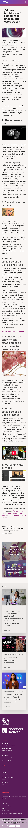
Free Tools (4, 803)
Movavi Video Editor (16, 513)
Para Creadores (7, 607)
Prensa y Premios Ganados (8, 777)
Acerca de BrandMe (6, 770)
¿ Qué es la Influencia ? (7, 801)
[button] (25, 2)
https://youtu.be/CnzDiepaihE (13, 331)
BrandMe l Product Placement (9, 758)
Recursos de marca (6, 787)
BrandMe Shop (5, 753)
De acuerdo (12, 825)
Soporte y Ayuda (5, 810)
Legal (3, 784)
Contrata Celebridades (7, 760)
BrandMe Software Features (8, 745)
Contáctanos (5, 782)
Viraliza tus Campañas (7, 750)
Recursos (4, 808)
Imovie (4, 515)
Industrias (4, 772)
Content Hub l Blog (6, 806)
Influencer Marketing (9, 654)
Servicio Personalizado (7, 748)
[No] (26, 823)
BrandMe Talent (5, 755)
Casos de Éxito (5, 775)
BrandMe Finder (5, 743)
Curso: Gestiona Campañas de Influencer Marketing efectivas (14, 797)
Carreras (4, 779)
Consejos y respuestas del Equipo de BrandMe (12, 813)
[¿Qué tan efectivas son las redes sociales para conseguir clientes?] (14, 568)
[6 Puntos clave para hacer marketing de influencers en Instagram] (14, 551)
